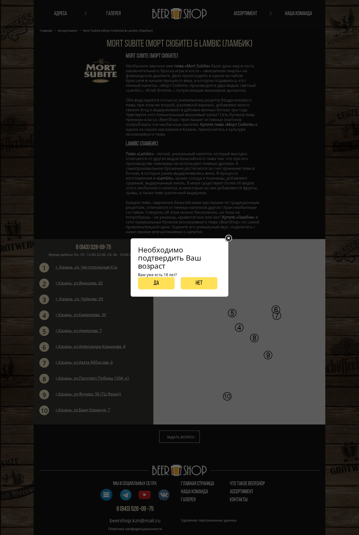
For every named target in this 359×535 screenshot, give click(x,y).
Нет (199, 283)
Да (156, 283)
